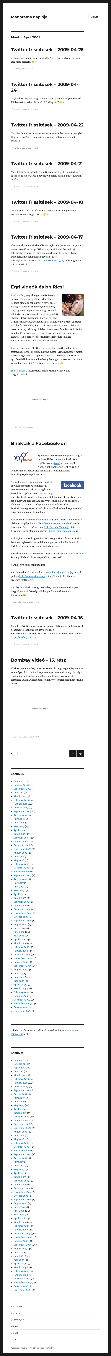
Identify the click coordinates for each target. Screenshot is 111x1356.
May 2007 (19, 890)
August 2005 (20, 969)
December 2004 (22, 999)
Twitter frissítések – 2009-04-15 (47, 617)
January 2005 (21, 996)
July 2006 (19, 928)
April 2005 (19, 984)
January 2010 (20, 803)
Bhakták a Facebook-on (39, 443)
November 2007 (22, 871)
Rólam (14, 1339)
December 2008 (22, 845)
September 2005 (22, 965)
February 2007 (21, 901)
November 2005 (22, 958)
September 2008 (22, 849)
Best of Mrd (17, 1306)
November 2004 (22, 1003)
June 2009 (19, 822)
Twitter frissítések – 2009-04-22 (47, 125)
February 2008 (21, 864)
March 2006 (20, 943)
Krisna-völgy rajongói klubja (56, 572)
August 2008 (20, 852)
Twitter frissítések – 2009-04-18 (47, 202)
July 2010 (18, 792)
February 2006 (21, 947)
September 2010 (22, 788)
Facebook (33, 482)
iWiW (57, 463)
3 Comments (27, 69)
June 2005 (19, 977)
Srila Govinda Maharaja (56, 527)
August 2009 (20, 815)
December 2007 (22, 868)
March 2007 (20, 898)
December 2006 (22, 909)
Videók (15, 1333)
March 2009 (20, 834)
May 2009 (19, 826)
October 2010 (21, 785)
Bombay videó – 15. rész (38, 660)
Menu (94, 17)
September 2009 (23, 811)
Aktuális (17, 428)
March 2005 (20, 988)
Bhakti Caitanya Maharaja (62, 531)
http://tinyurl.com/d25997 (49, 260)
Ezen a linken (18, 370)
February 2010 (21, 800)
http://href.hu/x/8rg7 (22, 637)
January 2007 (21, 905)
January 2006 (21, 950)
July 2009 (19, 819)
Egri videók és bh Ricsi (37, 287)
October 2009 (21, 807)
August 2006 (20, 924)
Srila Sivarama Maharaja (32, 576)
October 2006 (21, 916)
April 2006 (19, 939)
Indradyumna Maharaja (54, 523)
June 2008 (19, 856)
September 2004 (22, 1011)
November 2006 (22, 913)
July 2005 (19, 973)
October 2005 (21, 962)
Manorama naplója (29, 17)
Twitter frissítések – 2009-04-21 (47, 163)
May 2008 (19, 860)
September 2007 (22, 875)
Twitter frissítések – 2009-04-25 (47, 49)
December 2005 (22, 954)
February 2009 (21, 837)
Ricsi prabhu (17, 295)
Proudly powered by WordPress (43, 1348)
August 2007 (20, 879)
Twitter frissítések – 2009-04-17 (47, 237)
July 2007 (19, 883)
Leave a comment (30, 109)
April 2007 (19, 894)
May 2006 (19, 935)
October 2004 (21, 1007)
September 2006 (23, 920)
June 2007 (19, 886)
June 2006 (19, 932)
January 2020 (21, 781)
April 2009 (19, 830)
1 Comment (28, 428)
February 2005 (21, 992)
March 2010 (20, 796)
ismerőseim (77, 553)
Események (17, 1319)
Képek (14, 1326)
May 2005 (19, 981)
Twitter (16, 69)
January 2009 (21, 841)
